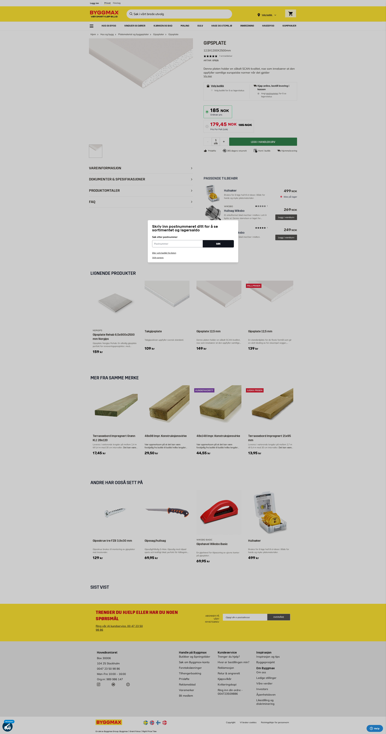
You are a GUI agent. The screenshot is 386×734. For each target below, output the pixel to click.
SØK (218, 243)
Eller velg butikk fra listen (164, 253)
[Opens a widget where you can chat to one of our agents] (374, 728)
